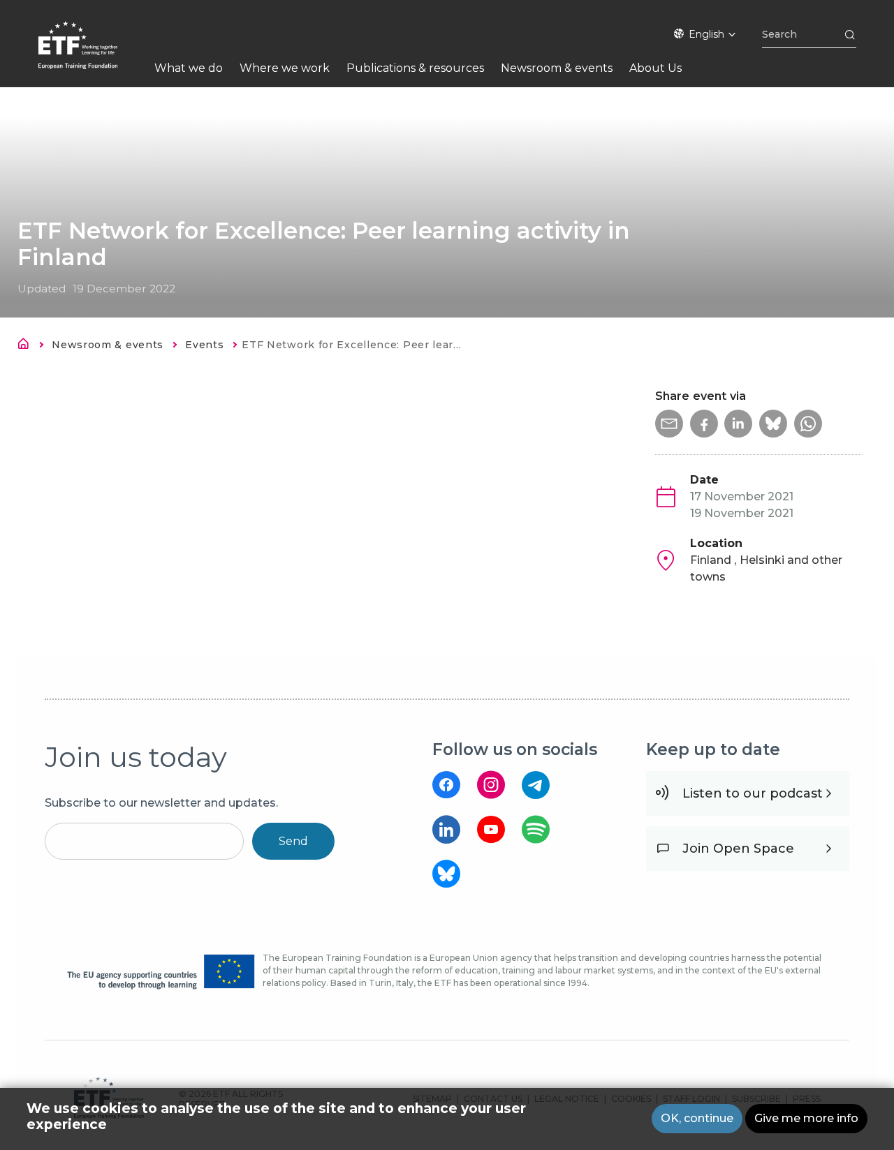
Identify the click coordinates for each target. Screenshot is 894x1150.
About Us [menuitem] (655, 68)
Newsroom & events (107, 344)
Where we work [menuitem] (285, 68)
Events (204, 344)
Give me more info (806, 1118)
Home (27, 346)
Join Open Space (738, 848)
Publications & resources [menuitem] (415, 68)
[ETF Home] (92, 54)
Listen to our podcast (752, 793)
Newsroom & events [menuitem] (557, 68)
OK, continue (697, 1118)
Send (293, 841)
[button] (669, 424)
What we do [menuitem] (188, 68)
